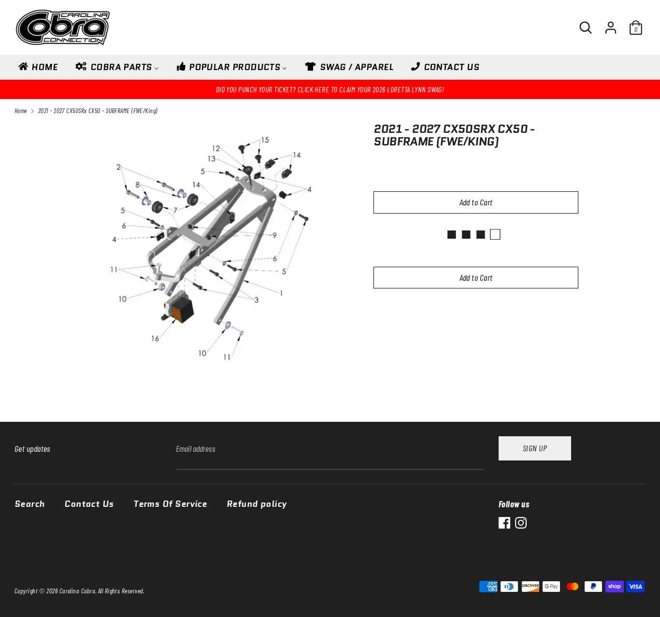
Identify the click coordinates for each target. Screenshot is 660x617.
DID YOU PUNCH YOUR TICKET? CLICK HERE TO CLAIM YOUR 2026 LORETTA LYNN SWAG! (330, 89)
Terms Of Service (170, 504)
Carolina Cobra (77, 591)
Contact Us (89, 504)
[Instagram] (521, 523)
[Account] (610, 23)
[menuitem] (37, 70)
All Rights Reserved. (121, 591)
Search (29, 504)
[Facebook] (504, 523)
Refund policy (257, 504)
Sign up (535, 448)
